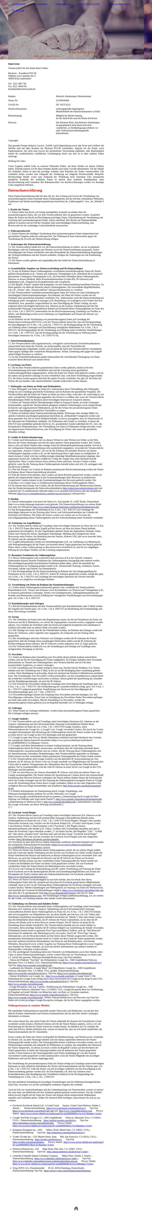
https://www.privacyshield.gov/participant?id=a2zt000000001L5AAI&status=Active (52, 1125)
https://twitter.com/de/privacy (48, 1139)
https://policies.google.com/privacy (59, 1120)
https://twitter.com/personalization (28, 1142)
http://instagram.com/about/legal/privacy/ (66, 1132)
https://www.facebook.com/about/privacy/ (66, 1108)
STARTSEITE (19, 4)
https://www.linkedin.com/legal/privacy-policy (56, 1158)
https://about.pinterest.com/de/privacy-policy (67, 1151)
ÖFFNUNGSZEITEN (89, 4)
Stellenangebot (63, 4)
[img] (76, 30)
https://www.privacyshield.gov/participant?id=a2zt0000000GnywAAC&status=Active (60, 1113)
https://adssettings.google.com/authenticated (33, 1123)
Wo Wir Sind (18, 10)
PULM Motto (40, 4)
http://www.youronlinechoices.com (75, 1111)
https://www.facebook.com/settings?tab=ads (33, 1111)
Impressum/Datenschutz (119, 4)
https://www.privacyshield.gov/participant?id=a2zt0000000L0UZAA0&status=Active (53, 1164)
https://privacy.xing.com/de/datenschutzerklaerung (67, 1170)
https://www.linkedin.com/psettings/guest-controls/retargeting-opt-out (45, 1161)
